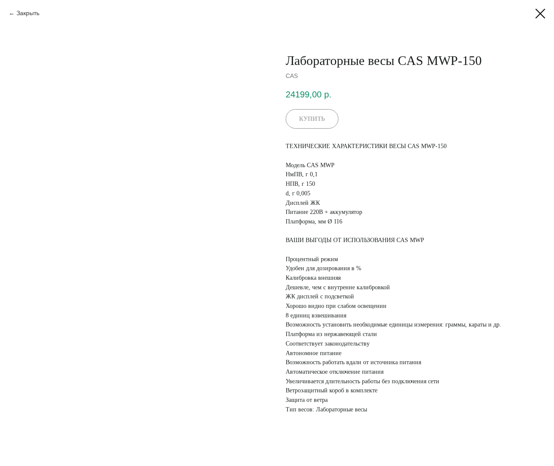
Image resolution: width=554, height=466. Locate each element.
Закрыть (27, 13)
